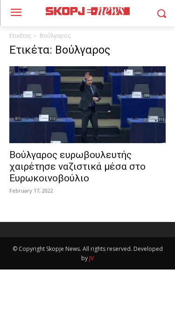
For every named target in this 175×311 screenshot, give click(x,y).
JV (91, 258)
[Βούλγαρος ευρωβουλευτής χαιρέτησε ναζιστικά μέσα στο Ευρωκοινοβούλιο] (87, 104)
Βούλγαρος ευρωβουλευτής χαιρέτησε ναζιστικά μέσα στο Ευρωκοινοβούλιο (77, 166)
